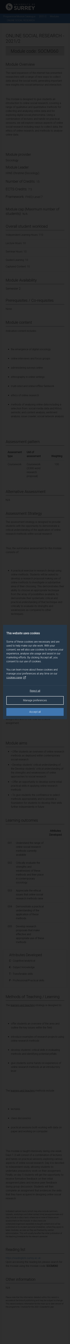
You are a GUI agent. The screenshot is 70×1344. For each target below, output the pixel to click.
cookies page (14, 677)
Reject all (35, 690)
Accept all (35, 711)
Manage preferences (35, 700)
